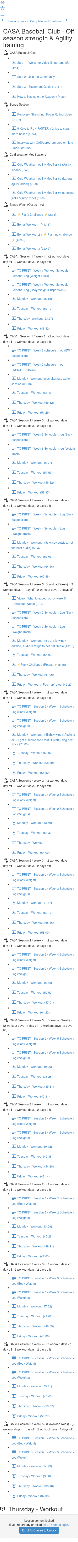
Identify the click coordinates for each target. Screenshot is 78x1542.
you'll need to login (55, 1525)
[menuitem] (2, 9)
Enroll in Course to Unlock (39, 1530)
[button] (2, 4)
